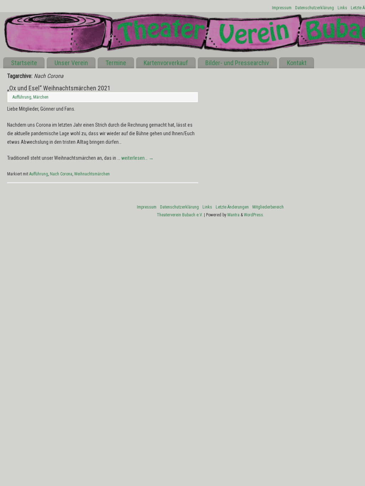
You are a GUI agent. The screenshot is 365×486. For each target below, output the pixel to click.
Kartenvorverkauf (166, 63)
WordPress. (254, 214)
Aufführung (21, 97)
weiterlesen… (137, 158)
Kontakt (297, 63)
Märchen (40, 97)
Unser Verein (71, 63)
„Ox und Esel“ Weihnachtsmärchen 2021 (58, 88)
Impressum (282, 7)
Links (342, 7)
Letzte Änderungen (232, 207)
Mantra (233, 214)
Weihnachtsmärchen (92, 173)
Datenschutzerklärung (314, 7)
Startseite (24, 63)
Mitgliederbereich (268, 207)
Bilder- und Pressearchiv (237, 63)
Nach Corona (61, 173)
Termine (116, 63)
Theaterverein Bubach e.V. (180, 214)
